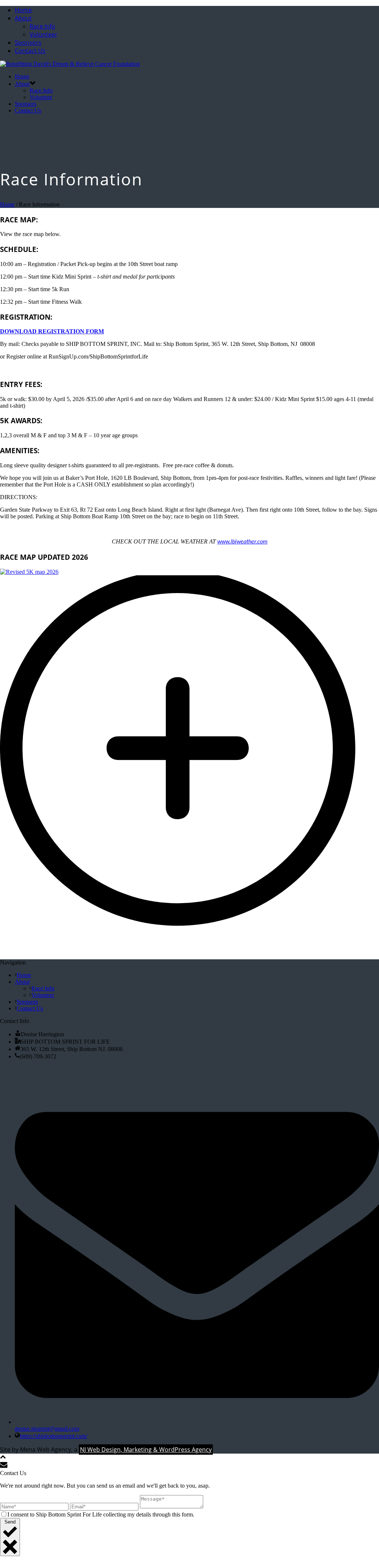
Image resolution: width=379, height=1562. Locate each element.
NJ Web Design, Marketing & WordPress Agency (146, 1449)
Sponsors (28, 42)
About (23, 18)
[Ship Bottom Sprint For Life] (70, 64)
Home (23, 10)
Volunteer (43, 34)
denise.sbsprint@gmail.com (47, 1428)
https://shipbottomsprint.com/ (53, 1436)
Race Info (42, 26)
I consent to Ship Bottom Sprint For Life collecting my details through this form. (100, 1514)
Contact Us (30, 51)
